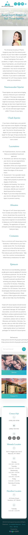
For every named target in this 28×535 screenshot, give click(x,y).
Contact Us (14, 396)
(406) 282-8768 (14, 420)
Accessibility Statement (15, 524)
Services (14, 372)
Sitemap (16, 526)
